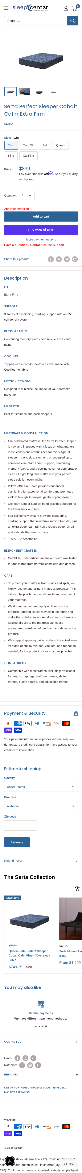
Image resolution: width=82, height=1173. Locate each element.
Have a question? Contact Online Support (34, 245)
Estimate (17, 842)
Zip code (10, 816)
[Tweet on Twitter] (67, 259)
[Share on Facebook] (51, 259)
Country (9, 777)
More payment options (41, 239)
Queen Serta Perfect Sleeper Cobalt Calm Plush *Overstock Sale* (29, 955)
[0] (74, 8)
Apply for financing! (17, 208)
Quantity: (10, 195)
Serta (8, 123)
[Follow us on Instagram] (25, 1058)
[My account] (66, 8)
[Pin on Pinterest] (59, 259)
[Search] (72, 20)
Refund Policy (13, 860)
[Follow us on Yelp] (33, 1058)
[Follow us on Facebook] (17, 1058)
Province (10, 797)
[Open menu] (6, 8)
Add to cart (41, 216)
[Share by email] (75, 259)
